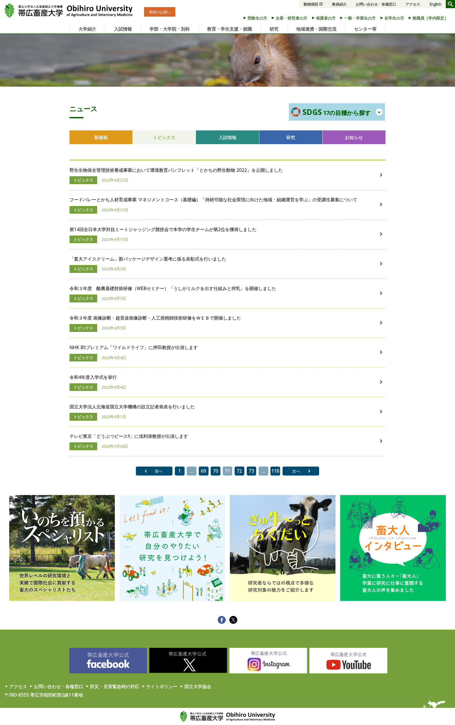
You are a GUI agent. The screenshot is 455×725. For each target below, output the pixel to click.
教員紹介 (339, 4)
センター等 (365, 29)
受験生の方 (257, 18)
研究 (274, 29)
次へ (296, 471)
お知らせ (354, 137)
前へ (159, 471)
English (435, 4)
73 (251, 471)
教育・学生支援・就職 (229, 29)
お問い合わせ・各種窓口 (376, 4)
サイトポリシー (161, 686)
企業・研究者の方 (291, 18)
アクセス (412, 4)
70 (215, 471)
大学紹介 (87, 29)
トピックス (164, 137)
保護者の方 (326, 18)
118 (275, 471)
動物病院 (311, 4)
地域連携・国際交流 (316, 29)
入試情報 (123, 29)
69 (203, 471)
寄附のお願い (160, 11)
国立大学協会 (197, 686)
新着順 (101, 137)
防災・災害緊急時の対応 (114, 686)
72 (239, 471)
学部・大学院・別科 (170, 29)
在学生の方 (394, 18)
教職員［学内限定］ (430, 18)
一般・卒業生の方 (360, 18)
